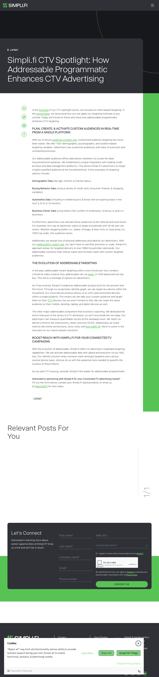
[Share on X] (24, 116)
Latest (37, 398)
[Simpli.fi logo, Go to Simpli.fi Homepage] (15, 5)
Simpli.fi (139, 553)
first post (44, 109)
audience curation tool (64, 139)
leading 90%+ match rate (50, 244)
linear (91, 274)
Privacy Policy (131, 575)
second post (43, 113)
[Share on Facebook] (24, 134)
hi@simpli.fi (41, 386)
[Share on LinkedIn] (24, 108)
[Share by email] (24, 125)
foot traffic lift (93, 326)
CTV (50, 300)
